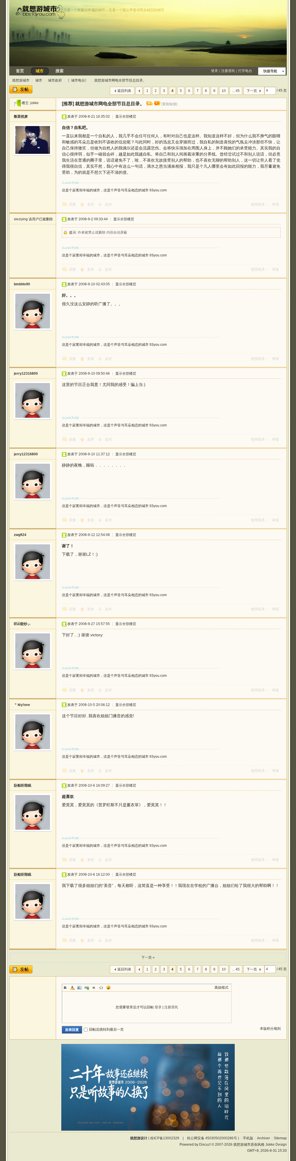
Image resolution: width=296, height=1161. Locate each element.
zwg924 (20, 535)
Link (87, 987)
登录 (214, 71)
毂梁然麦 (21, 116)
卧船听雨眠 (22, 785)
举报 (275, 204)
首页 (20, 71)
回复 (72, 204)
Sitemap (280, 1138)
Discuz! (205, 1144)
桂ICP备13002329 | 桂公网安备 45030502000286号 (193, 1138)
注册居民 (228, 71)
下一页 (252, 91)
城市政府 (55, 80)
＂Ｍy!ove (22, 705)
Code (101, 987)
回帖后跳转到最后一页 (106, 1029)
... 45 (236, 91)
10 (224, 91)
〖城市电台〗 (78, 80)
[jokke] (17, 103)
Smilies (108, 987)
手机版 (248, 1138)
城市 (40, 71)
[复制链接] (169, 104)
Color (72, 987)
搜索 (60, 71)
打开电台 (245, 71)
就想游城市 (20, 80)
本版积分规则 (270, 1029)
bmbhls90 (22, 284)
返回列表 (124, 91)
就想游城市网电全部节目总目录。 (120, 80)
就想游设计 (138, 1138)
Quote (94, 987)
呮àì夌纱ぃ (22, 624)
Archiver (263, 1138)
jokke (34, 103)
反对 (108, 204)
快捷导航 (270, 71)
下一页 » (148, 957)
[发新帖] (20, 89)
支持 (91, 204)
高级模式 (221, 988)
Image (79, 987)
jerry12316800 (26, 373)
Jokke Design (276, 1144)
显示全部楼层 (125, 116)
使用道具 (258, 204)
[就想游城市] (148, 65)
